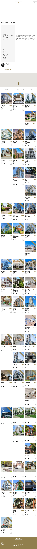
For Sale (2, 538)
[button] (18, 83)
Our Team (2, 542)
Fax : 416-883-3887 (18, 541)
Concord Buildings (3, 543)
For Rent (35, 2)
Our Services (2, 541)
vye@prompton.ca (9, 65)
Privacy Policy (2, 545)
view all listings (34, 22)
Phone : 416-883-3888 (18, 540)
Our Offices (2, 544)
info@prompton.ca (18, 542)
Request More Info (7, 69)
